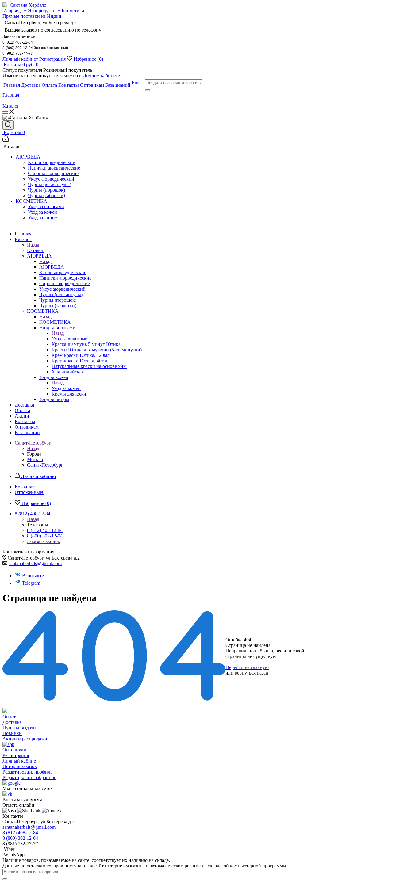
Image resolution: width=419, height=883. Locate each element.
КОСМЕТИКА (55, 322)
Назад (33, 244)
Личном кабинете (101, 75)
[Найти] (147, 90)
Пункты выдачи (19, 727)
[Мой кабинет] (5, 140)
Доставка (12, 722)
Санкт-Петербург (45, 465)
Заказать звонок (43, 541)
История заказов (19, 766)
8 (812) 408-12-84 (45, 530)
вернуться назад (251, 672)
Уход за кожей (66, 388)
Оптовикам (14, 749)
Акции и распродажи (24, 738)
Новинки (12, 733)
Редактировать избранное (29, 777)
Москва (35, 459)
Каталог (35, 250)
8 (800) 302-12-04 (45, 535)
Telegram (31, 583)
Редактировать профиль (27, 771)
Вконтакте (33, 575)
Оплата (10, 716)
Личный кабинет (20, 59)
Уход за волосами (70, 338)
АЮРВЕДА (51, 266)
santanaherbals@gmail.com (35, 563)
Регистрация (52, 59)
